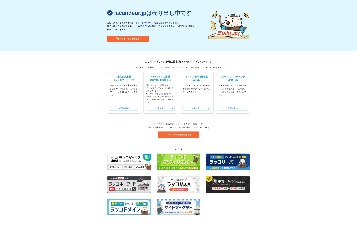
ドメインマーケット (145, 23)
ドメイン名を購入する (129, 39)
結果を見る (124, 108)
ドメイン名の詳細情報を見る (178, 134)
